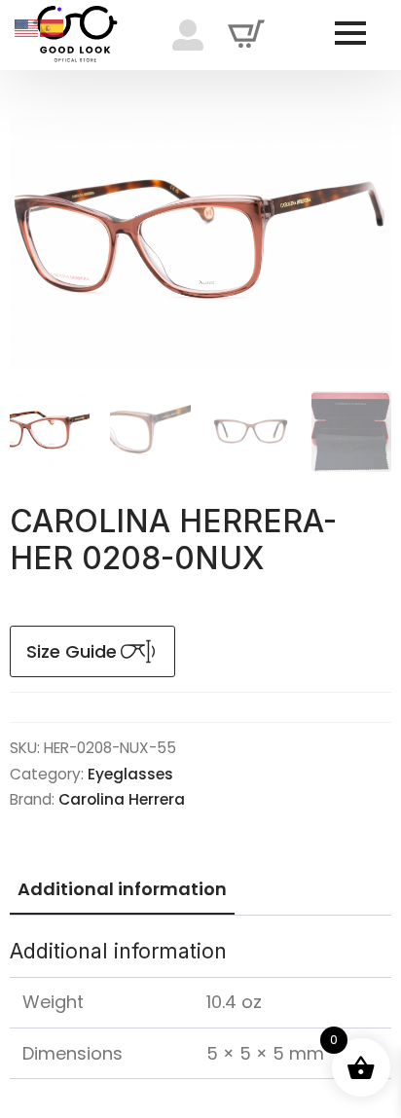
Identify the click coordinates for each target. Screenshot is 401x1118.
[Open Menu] (350, 33)
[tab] (122, 890)
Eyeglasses (130, 774)
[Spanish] (52, 27)
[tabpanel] (200, 1008)
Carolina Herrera (121, 799)
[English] (27, 27)
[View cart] (246, 35)
